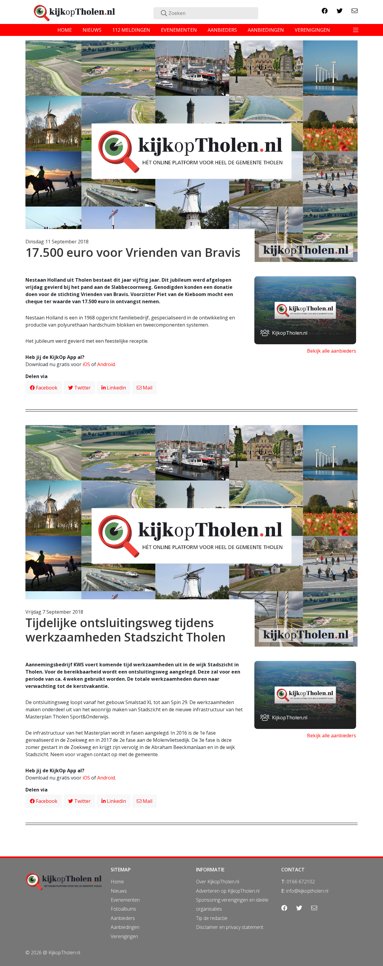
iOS (86, 364)
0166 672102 (301, 881)
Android (106, 364)
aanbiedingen (266, 30)
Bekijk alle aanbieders (331, 351)
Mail (147, 387)
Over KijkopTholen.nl (217, 881)
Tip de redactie (211, 918)
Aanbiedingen (125, 927)
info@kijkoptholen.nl (307, 891)
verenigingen (312, 30)
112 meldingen (131, 30)
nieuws (92, 30)
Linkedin (116, 387)
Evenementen (125, 900)
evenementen (179, 30)
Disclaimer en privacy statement (229, 927)
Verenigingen (124, 936)
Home (117, 881)
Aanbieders (123, 918)
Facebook (46, 387)
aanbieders (222, 30)
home (64, 30)
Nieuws (119, 891)
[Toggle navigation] (355, 30)
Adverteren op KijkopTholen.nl (227, 891)
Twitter (82, 387)
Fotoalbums (123, 909)
